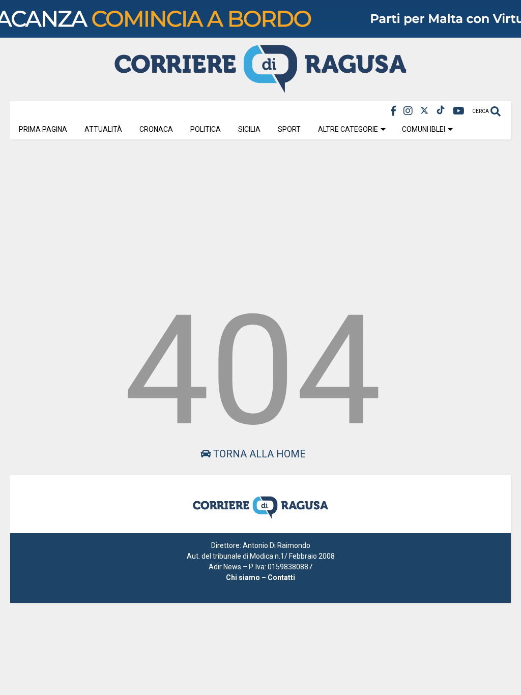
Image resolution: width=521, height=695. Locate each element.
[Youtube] (459, 111)
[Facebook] (393, 111)
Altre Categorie (348, 129)
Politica (205, 129)
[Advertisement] (260, 217)
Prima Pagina (43, 129)
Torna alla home (258, 454)
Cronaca (156, 129)
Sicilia (249, 129)
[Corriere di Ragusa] (260, 88)
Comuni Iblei (423, 129)
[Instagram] (408, 111)
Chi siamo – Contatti (260, 577)
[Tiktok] (440, 111)
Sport (289, 129)
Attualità (103, 129)
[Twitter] (424, 111)
